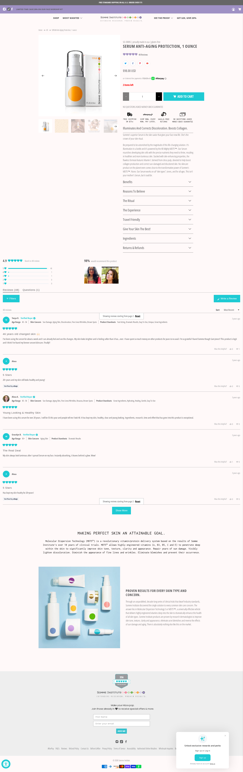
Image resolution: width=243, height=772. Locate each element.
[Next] (115, 76)
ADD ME (121, 731)
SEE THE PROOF (162, 18)
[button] (135, 54)
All (47, 30)
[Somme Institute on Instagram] (5, 10)
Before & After (95, 748)
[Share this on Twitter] (125, 63)
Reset (137, 501)
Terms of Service (119, 748)
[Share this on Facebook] (133, 63)
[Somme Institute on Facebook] (12, 10)
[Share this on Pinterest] (140, 63)
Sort (218, 309)
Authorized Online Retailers (147, 748)
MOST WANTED (71, 18)
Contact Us (85, 748)
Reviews (64, 748)
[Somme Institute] (121, 18)
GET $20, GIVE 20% (186, 18)
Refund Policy (74, 748)
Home (40, 30)
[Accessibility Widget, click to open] (5, 763)
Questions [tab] (31, 290)
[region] (101, 275)
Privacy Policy (107, 748)
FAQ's (57, 748)
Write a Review (229, 299)
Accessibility (131, 748)
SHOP (56, 18)
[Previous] (43, 76)
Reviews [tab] (11, 290)
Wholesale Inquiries (166, 748)
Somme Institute (124, 760)
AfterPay (51, 748)
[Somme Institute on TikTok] (8, 10)
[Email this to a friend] (147, 63)
